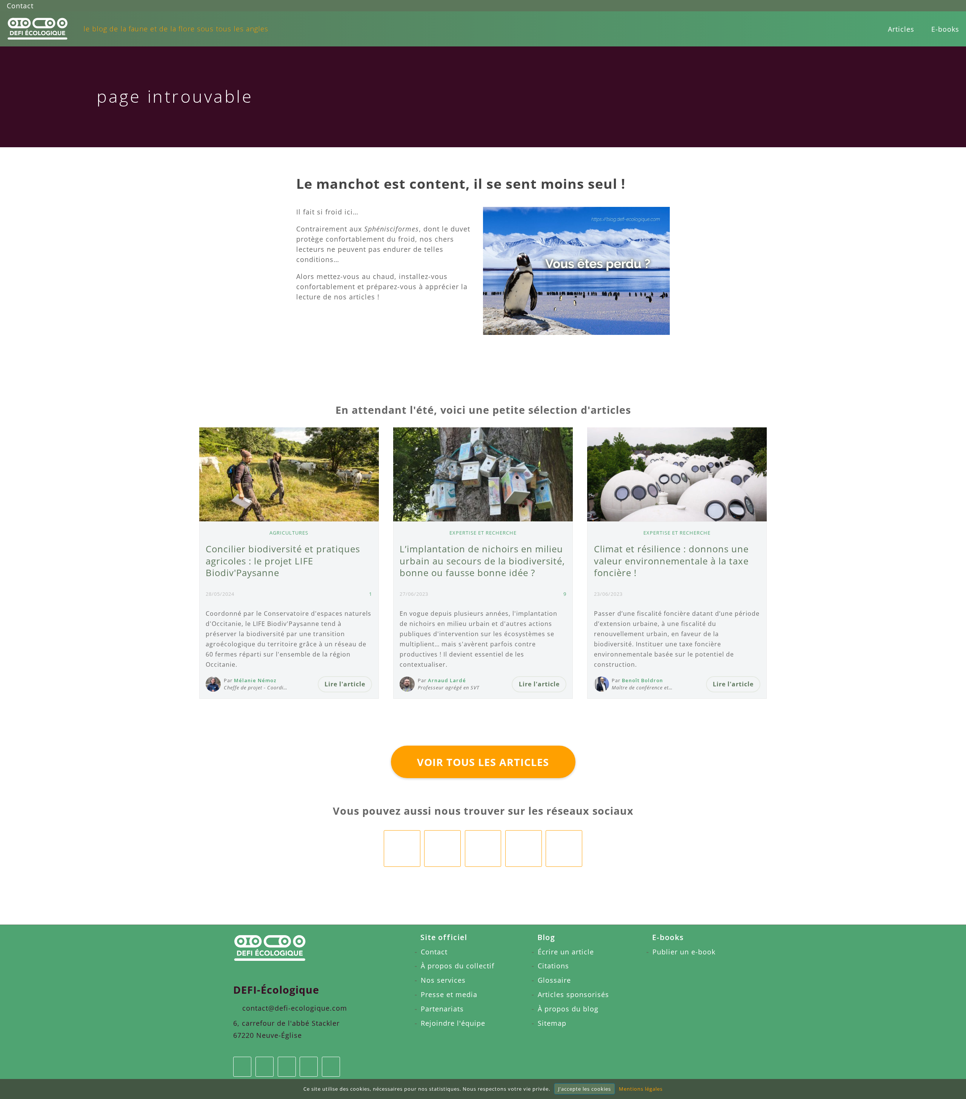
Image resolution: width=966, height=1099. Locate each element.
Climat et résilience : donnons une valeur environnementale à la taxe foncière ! (671, 561)
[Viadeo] (925, 5)
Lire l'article (345, 684)
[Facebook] (897, 5)
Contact (20, 5)
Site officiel (443, 937)
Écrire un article (566, 951)
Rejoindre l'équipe (453, 1023)
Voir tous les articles (483, 762)
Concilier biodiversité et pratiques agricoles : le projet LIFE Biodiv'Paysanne (283, 561)
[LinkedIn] (911, 5)
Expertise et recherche (483, 532)
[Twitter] (939, 5)
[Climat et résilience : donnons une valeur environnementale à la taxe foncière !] (677, 474)
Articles (901, 29)
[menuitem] (901, 29)
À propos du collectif (457, 965)
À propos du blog (568, 1008)
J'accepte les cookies (584, 1088)
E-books (945, 29)
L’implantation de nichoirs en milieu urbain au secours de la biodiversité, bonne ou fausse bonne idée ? (482, 561)
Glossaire (554, 980)
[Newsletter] (953, 5)
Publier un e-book (683, 951)
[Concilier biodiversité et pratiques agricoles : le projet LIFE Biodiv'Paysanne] (289, 474)
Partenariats (442, 1008)
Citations (553, 965)
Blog (546, 937)
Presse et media (449, 994)
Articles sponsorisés (573, 994)
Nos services (443, 980)
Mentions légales (641, 1088)
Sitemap (552, 1023)
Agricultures (288, 532)
